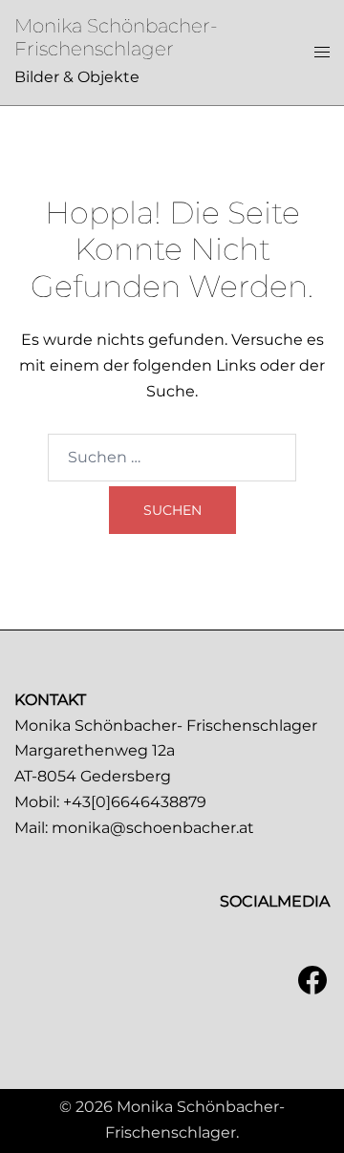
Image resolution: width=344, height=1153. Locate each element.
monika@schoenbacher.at (153, 828)
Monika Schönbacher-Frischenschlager (116, 37)
